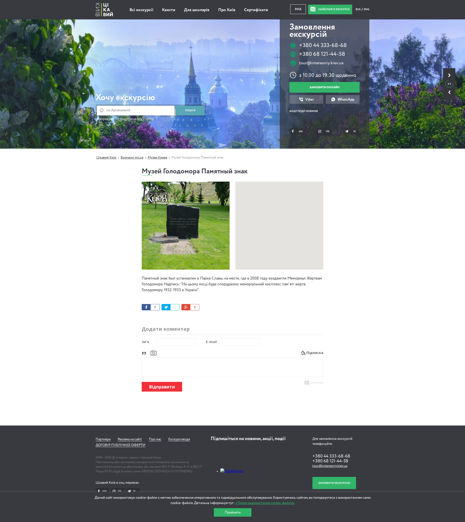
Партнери (103, 439)
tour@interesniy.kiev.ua (321, 63)
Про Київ (226, 10)
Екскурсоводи (179, 439)
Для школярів (196, 10)
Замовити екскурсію (334, 483)
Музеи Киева (157, 157)
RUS (358, 9)
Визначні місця (132, 157)
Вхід (298, 9)
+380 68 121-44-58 (322, 54)
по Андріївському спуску (134, 119)
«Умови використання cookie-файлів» (265, 503)
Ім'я (145, 341)
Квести (168, 10)
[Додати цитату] (145, 353)
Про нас (155, 439)
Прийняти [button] (232, 512)
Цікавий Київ (106, 157)
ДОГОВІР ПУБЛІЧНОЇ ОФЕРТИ (120, 445)
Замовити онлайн (325, 87)
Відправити (162, 387)
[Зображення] (153, 353)
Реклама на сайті (130, 439)
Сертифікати (256, 10)
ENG (366, 9)
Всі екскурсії (141, 10)
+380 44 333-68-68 (323, 45)
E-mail (211, 341)
